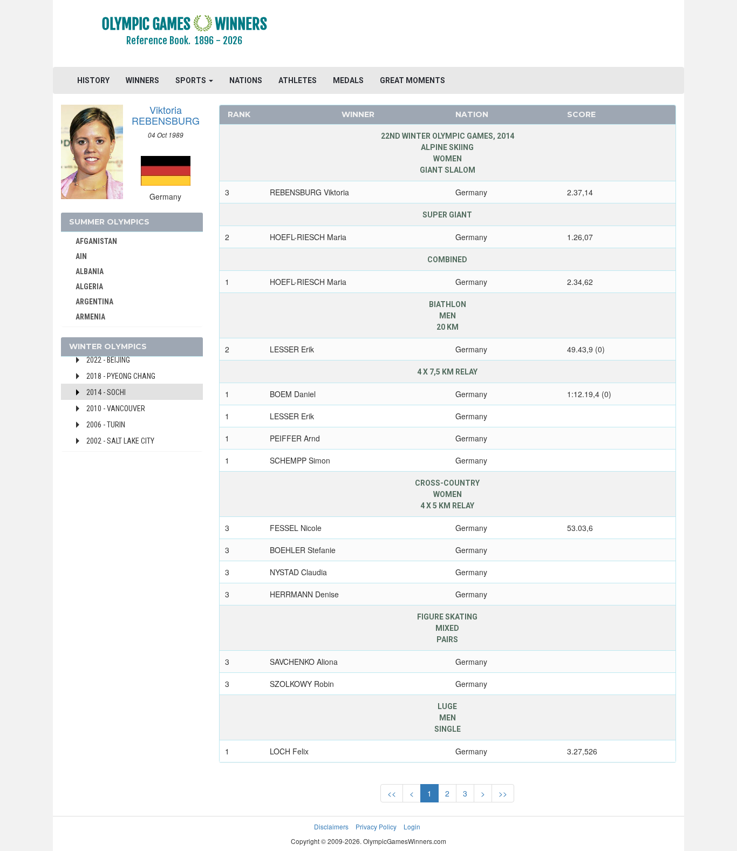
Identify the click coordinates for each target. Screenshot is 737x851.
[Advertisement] (500, 35)
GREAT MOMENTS (412, 80)
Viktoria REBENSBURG (166, 115)
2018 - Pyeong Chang (120, 376)
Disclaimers (331, 826)
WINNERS (142, 80)
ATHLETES (297, 80)
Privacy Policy (376, 826)
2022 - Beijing (108, 360)
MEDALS (348, 80)
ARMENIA (90, 316)
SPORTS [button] (191, 80)
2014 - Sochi (106, 392)
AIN (81, 256)
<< (391, 793)
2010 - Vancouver (115, 408)
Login (412, 826)
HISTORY (93, 80)
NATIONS (245, 80)
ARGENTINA (94, 301)
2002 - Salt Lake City (120, 441)
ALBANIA (90, 271)
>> (503, 793)
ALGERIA (89, 286)
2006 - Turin (105, 424)
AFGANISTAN (96, 241)
